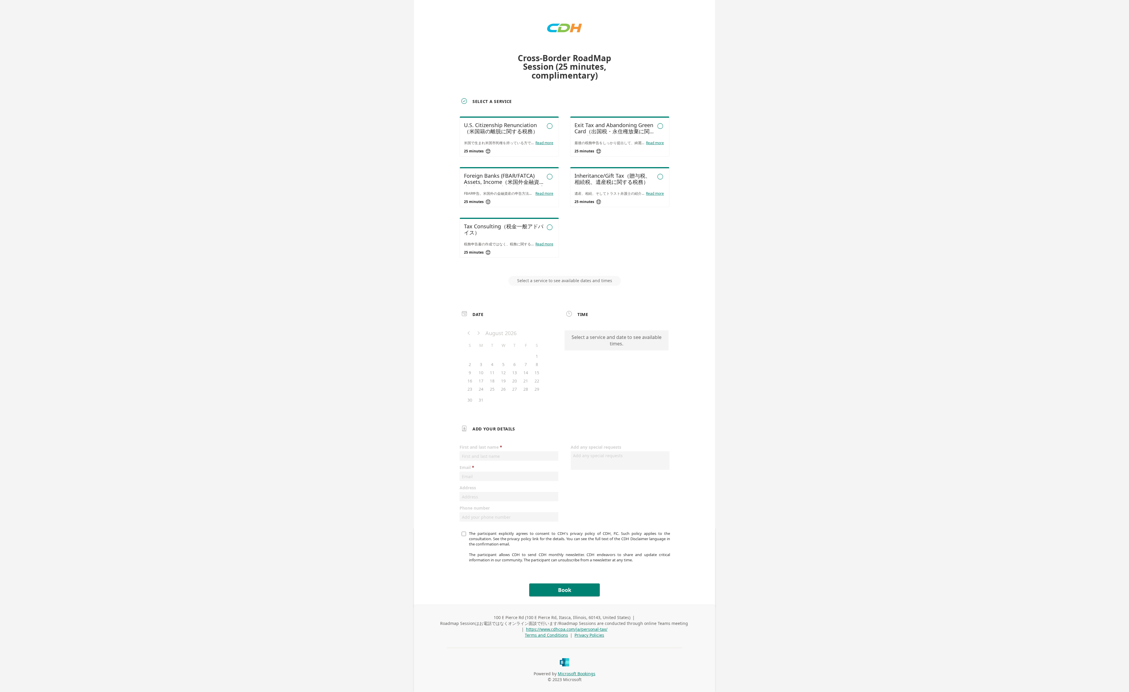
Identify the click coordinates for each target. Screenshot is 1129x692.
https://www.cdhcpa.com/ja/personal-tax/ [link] (566, 629)
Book (564, 589)
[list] (564, 192)
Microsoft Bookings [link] (576, 673)
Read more (544, 143)
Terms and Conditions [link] (546, 635)
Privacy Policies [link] (589, 635)
